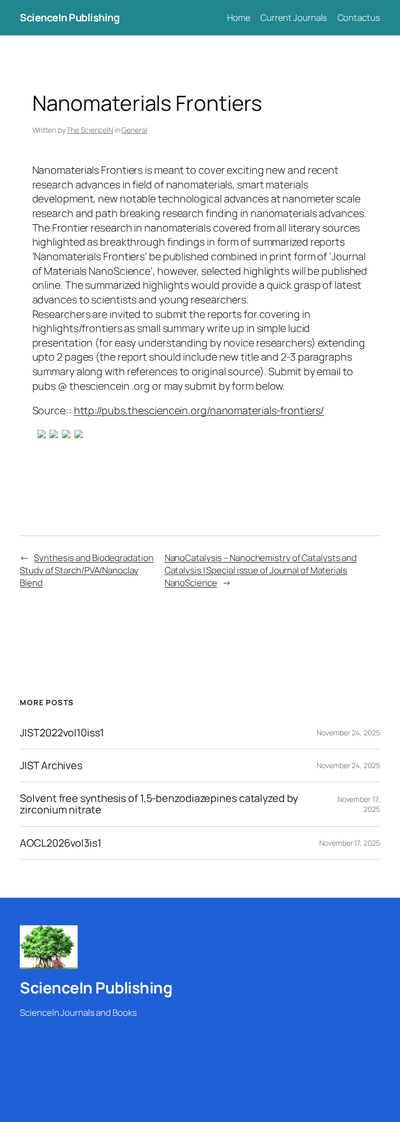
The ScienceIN (90, 130)
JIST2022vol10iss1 (62, 732)
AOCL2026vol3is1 (61, 843)
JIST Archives (51, 765)
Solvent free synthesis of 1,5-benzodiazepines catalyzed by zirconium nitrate (158, 804)
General (134, 130)
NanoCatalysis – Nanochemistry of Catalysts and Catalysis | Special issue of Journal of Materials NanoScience (261, 570)
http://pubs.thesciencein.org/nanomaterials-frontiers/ (199, 410)
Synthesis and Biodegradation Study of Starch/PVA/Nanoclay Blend (86, 570)
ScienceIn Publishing (69, 17)
